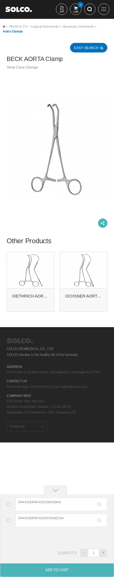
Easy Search (86, 48)
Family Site (17, 426)
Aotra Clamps (13, 31)
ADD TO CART (57, 570)
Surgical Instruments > (45, 27)
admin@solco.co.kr (74, 387)
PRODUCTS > (19, 27)
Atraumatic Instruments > (80, 27)
